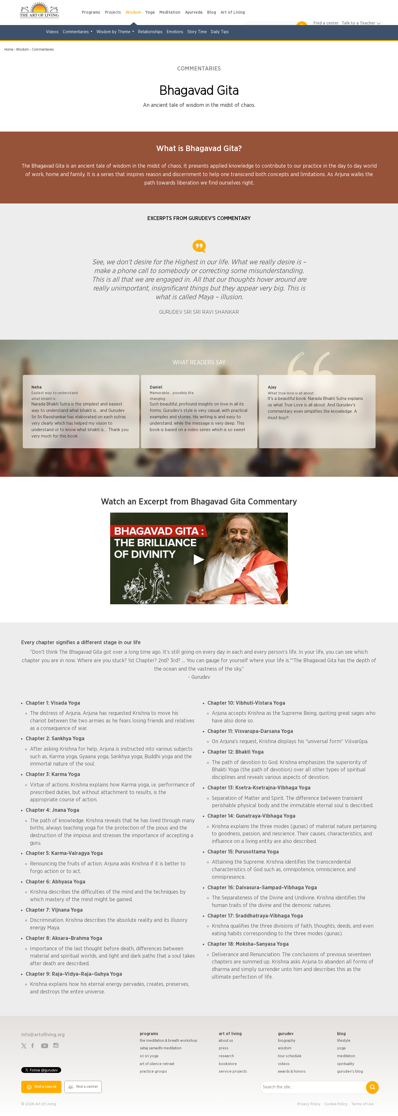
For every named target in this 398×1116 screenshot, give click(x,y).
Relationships (150, 32)
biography (286, 1041)
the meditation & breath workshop (168, 1041)
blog (341, 1034)
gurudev (285, 1034)
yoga (341, 1048)
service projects (233, 1072)
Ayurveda (193, 12)
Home (8, 49)
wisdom (284, 1048)
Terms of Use (362, 1104)
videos (284, 1064)
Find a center (326, 23)
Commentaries (76, 32)
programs (149, 1034)
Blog (211, 12)
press (223, 1048)
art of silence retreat (157, 1064)
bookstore (228, 1064)
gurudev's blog (350, 1072)
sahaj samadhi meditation (161, 1048)
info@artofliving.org (43, 1034)
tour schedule (290, 1056)
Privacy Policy (308, 1104)
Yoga (150, 12)
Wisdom (133, 12)
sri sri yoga (149, 1056)
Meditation (169, 12)
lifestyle (344, 1041)
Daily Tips (220, 32)
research (226, 1056)
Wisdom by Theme (113, 32)
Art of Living (233, 12)
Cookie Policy (336, 1104)
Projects (113, 12)
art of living (230, 1034)
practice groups (153, 1072)
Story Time (197, 32)
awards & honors (292, 1072)
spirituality (345, 1064)
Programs (91, 12)
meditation (346, 1056)
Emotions (175, 32)
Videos (52, 32)
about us (226, 1041)
